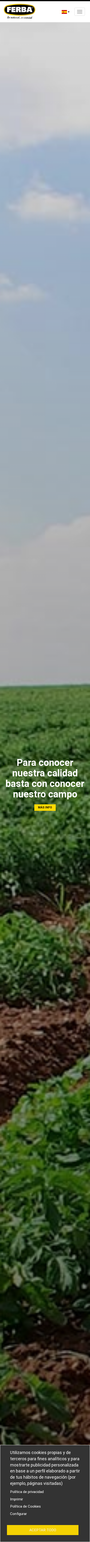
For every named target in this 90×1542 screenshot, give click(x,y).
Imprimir (16, 1499)
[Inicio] (20, 12)
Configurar (18, 1514)
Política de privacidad (27, 1492)
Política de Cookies (25, 1506)
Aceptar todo (42, 1530)
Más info (45, 807)
